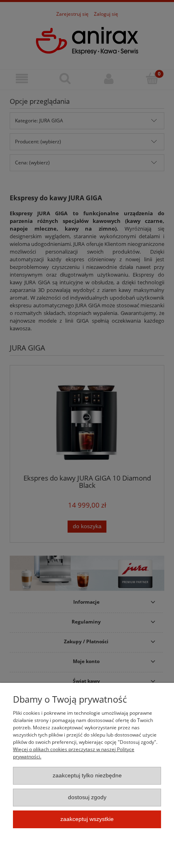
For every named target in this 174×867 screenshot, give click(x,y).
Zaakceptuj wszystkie (87, 819)
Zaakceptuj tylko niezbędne (87, 776)
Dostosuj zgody (87, 797)
